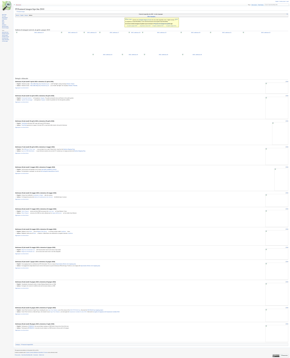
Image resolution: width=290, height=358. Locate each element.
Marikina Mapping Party (69, 149)
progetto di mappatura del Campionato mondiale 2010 (106, 311)
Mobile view (41, 355)
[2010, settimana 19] (161, 42)
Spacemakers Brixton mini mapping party (66, 264)
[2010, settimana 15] (72, 42)
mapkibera (63, 231)
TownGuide (24, 123)
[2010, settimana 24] (133, 64)
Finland (72, 83)
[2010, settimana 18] (135, 42)
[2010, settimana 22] (265, 42)
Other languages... (151, 16)
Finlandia (75, 85)
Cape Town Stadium (53, 310)
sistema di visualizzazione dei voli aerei (43, 197)
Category (18, 344)
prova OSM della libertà (28, 151)
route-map (51, 211)
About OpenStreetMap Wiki (26, 355)
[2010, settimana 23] (107, 64)
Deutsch (17, 15)
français (26, 15)
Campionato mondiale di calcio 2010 (78, 311)
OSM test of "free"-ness (29, 149)
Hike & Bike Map (34, 83)
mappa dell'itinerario (57, 213)
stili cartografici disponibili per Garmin (50, 171)
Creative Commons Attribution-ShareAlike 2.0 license (37, 352)
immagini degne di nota (145, 19)
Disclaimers (35, 355)
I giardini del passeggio (27, 99)
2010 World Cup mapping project (95, 310)
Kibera (30, 231)
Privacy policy (17, 355)
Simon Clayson (25, 211)
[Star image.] (128, 19)
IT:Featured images (21, 11)
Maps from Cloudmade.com (28, 249)
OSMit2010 (31, 326)
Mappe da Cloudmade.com (28, 251)
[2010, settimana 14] (38, 42)
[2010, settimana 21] (226, 42)
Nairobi (39, 231)
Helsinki (68, 83)
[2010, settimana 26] (196, 64)
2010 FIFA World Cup (75, 310)
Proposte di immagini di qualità (162, 23)
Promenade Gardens (27, 98)
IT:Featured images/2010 (27, 344)
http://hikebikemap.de (44, 83)
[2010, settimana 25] (163, 64)
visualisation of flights (38, 195)
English (22, 15)
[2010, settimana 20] (195, 42)
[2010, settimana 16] (91, 42)
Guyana (42, 98)
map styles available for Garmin (48, 169)
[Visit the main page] (7, 6)
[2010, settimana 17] (113, 42)
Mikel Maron (44, 231)
